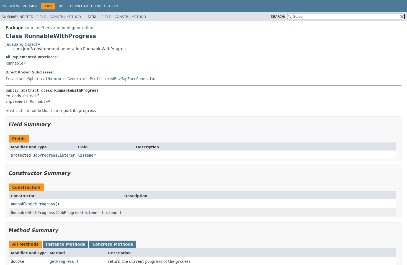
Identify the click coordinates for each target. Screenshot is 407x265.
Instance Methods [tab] (65, 244)
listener (87, 155)
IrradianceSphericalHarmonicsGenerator (46, 79)
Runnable (14, 63)
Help (113, 6)
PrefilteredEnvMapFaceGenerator (123, 79)
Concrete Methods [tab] (112, 244)
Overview (10, 6)
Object (30, 96)
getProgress (62, 261)
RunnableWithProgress (33, 204)
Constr (56, 17)
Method (73, 17)
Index (100, 6)
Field (41, 17)
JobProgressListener (54, 155)
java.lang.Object (21, 44)
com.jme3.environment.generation (59, 28)
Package (30, 6)
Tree (62, 6)
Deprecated (81, 6)
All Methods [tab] (25, 244)
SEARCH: (278, 17)
